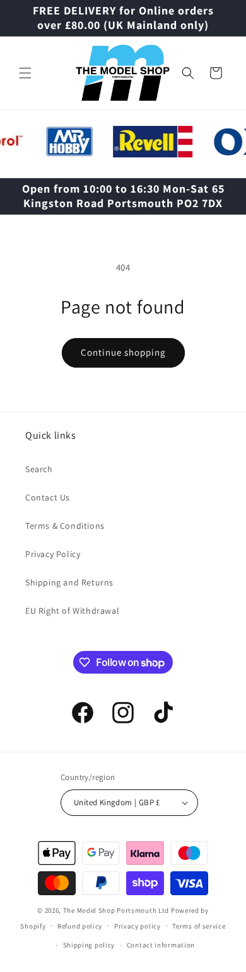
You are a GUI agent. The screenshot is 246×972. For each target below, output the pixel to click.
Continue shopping (123, 352)
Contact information (161, 945)
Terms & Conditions (65, 525)
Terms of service (198, 926)
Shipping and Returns (69, 582)
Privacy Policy (52, 554)
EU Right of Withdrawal (72, 610)
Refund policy (79, 926)
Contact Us (47, 497)
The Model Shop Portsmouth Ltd (116, 910)
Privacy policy (137, 926)
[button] (25, 73)
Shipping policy (89, 945)
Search (39, 469)
